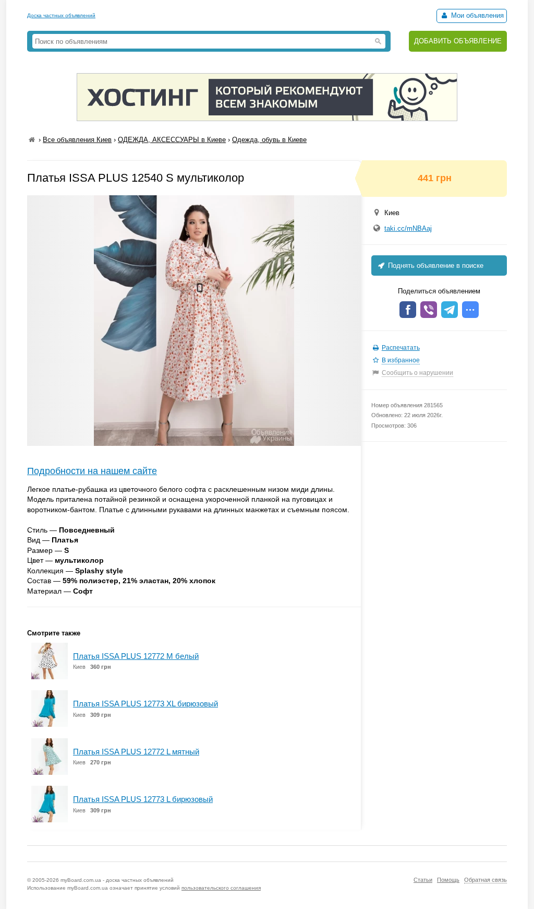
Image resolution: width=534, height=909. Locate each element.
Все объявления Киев (77, 140)
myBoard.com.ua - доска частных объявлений (117, 880)
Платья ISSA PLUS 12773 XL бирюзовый (145, 703)
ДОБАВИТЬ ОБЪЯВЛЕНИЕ (458, 41)
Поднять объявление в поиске (434, 265)
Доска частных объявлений (61, 15)
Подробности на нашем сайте (92, 471)
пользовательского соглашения (221, 888)
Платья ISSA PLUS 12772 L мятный (136, 751)
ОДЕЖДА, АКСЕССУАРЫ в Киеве (172, 140)
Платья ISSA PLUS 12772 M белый (136, 656)
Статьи (423, 880)
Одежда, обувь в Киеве (269, 140)
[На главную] (32, 140)
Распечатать (401, 347)
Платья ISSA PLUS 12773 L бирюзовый (143, 799)
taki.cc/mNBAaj (408, 228)
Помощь (448, 880)
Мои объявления (476, 15)
